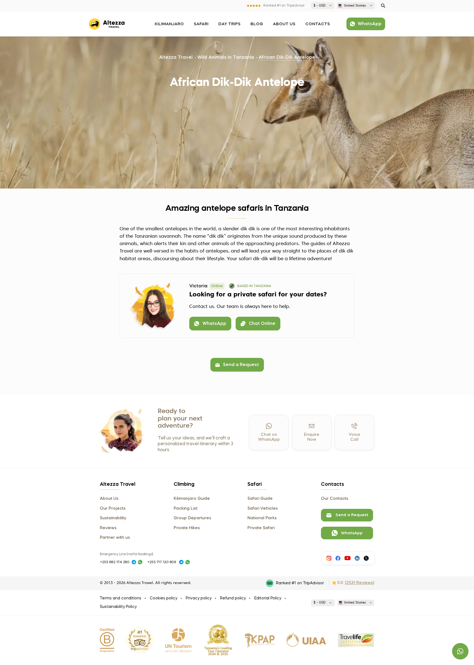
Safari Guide (260, 499)
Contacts (317, 24)
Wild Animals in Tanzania (225, 57)
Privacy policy (198, 598)
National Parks (262, 518)
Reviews (108, 528)
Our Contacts (334, 499)
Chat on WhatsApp (269, 437)
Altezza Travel (176, 57)
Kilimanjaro (169, 24)
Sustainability (113, 518)
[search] (383, 6)
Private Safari (261, 528)
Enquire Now (311, 437)
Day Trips (229, 24)
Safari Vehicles (262, 508)
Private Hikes (187, 528)
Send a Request (241, 365)
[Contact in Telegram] (134, 562)
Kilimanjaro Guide (192, 499)
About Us (284, 24)
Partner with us (115, 538)
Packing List (186, 508)
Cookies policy (163, 598)
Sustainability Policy (118, 607)
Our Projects (113, 508)
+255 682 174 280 (114, 562)
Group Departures (192, 518)
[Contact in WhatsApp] (140, 562)
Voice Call (354, 437)
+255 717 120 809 (161, 562)
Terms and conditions (120, 598)
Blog (256, 24)
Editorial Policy (267, 598)
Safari (201, 24)
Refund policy (233, 598)
